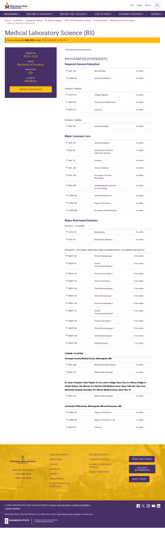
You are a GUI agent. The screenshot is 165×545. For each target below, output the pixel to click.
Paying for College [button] (73, 14)
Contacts (55, 469)
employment (57, 478)
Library (54, 474)
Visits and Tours (142, 459)
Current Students (99, 459)
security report (63, 505)
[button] (108, 71)
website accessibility (81, 505)
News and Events (59, 454)
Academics (18, 20)
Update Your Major (30, 89)
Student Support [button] (130, 14)
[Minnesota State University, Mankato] (23, 459)
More (147, 5)
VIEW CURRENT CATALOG (54, 40)
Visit (132, 5)
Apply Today (139, 479)
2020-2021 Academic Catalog (77, 20)
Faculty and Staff (99, 472)
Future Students (98, 454)
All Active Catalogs (53, 20)
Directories (56, 459)
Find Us (53, 464)
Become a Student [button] (38, 14)
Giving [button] (155, 14)
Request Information (142, 469)
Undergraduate (100, 20)
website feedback (12, 508)
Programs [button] (10, 14)
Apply (139, 5)
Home (7, 20)
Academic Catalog (34, 20)
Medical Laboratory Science (122, 20)
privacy (53, 505)
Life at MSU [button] (102, 14)
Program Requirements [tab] (78, 50)
